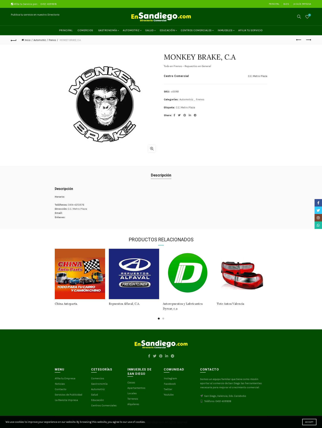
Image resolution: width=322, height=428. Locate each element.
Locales (132, 393)
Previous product (299, 40)
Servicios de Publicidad (68, 394)
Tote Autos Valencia (230, 304)
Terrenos (132, 398)
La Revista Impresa (66, 400)
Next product (308, 40)
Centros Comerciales (196, 30)
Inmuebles (225, 30)
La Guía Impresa (302, 4)
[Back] (13, 40)
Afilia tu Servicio (250, 30)
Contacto (60, 389)
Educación (167, 30)
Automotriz (131, 30)
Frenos (52, 40)
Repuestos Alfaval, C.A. (124, 304)
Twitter (168, 389)
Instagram (170, 378)
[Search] (299, 16)
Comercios (85, 30)
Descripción (161, 175)
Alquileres (133, 404)
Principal (274, 4)
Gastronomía (107, 30)
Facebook (170, 383)
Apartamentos (136, 388)
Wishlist (309, 15)
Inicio (28, 40)
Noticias (60, 383)
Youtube (168, 394)
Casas (131, 382)
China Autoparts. (66, 304)
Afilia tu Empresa (65, 378)
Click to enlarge (151, 148)
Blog (286, 4)
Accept (309, 422)
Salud (149, 30)
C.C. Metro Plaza (257, 76)
